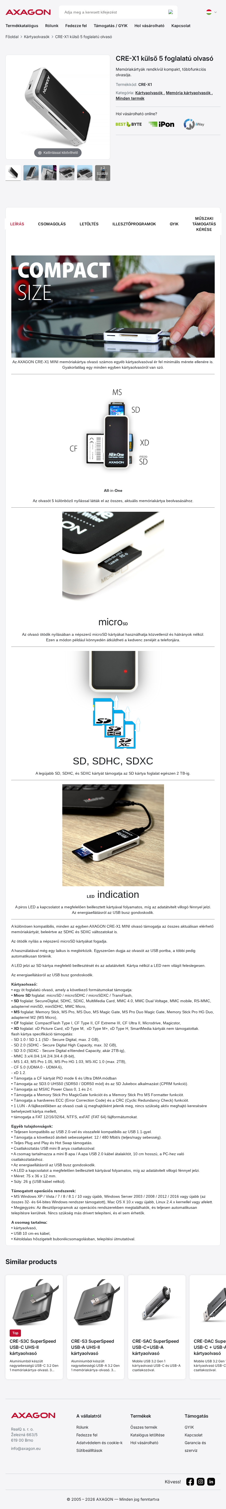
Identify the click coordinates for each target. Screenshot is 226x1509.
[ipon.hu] (161, 124)
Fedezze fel (76, 25)
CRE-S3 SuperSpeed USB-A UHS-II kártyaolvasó (92, 1347)
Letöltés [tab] (89, 224)
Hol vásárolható (149, 25)
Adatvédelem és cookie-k (99, 1442)
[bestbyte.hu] (129, 124)
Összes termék (143, 1427)
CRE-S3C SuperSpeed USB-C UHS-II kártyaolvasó (33, 1347)
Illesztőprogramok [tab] (134, 224)
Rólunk (51, 25)
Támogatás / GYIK (111, 25)
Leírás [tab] (17, 224)
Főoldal (12, 36)
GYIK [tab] (174, 224)
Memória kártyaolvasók (189, 92)
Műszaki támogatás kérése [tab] (204, 224)
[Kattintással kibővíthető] (58, 106)
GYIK (189, 1427)
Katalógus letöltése (147, 1435)
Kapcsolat (180, 25)
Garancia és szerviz (195, 1446)
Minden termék (130, 98)
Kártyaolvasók (37, 36)
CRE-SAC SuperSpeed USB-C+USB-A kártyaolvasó (155, 1347)
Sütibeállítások (89, 1450)
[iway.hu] (194, 124)
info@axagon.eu (26, 1448)
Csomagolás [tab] (52, 224)
